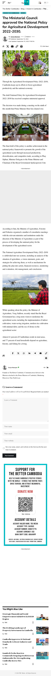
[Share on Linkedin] (29, 353)
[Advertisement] (25, 196)
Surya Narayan (15, 36)
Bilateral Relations (41, 657)
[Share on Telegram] (34, 353)
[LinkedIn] (48, 367)
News (23, 13)
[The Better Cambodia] (25, 2)
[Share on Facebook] (12, 353)
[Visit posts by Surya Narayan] (4, 367)
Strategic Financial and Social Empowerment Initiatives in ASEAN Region (18, 616)
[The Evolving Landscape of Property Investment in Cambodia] (42, 630)
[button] (4, 2)
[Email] (12, 46)
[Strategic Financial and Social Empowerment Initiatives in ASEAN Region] (42, 616)
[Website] (44, 367)
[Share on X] (8, 46)
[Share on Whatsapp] (23, 353)
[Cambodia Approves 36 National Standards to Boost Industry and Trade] (42, 641)
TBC (6, 622)
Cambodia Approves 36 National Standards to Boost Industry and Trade (16, 641)
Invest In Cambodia (11, 13)
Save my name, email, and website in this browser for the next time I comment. (26, 448)
